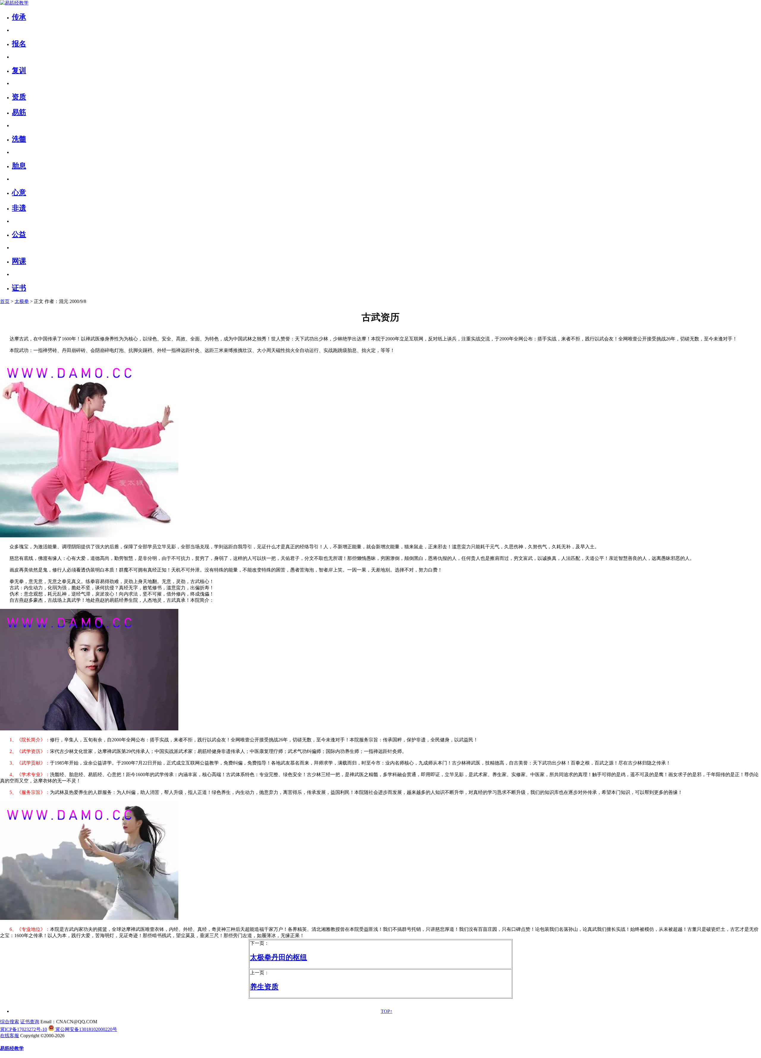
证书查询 (29, 1021)
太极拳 (22, 301)
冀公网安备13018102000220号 (85, 1029)
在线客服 (9, 1035)
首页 (5, 301)
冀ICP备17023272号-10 (23, 1029)
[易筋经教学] (14, 2)
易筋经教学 (12, 1048)
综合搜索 (9, 1021)
